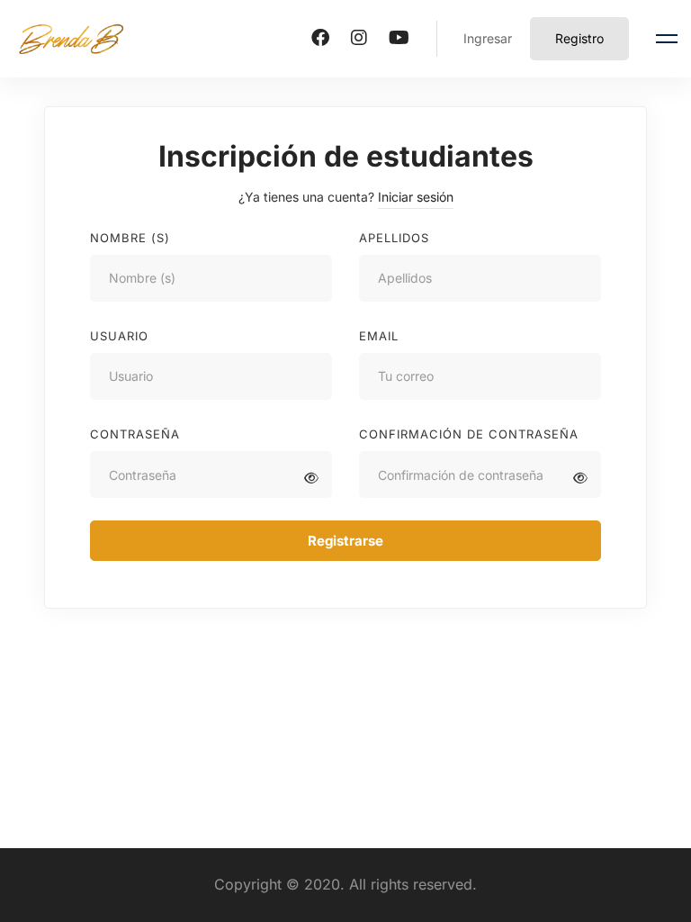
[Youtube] (399, 38)
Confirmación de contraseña (469, 434)
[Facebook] (320, 38)
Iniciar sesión (415, 196)
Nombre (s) (130, 237)
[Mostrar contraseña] (311, 477)
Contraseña (135, 434)
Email (379, 336)
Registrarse (345, 540)
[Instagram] (359, 38)
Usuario (119, 336)
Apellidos (394, 237)
